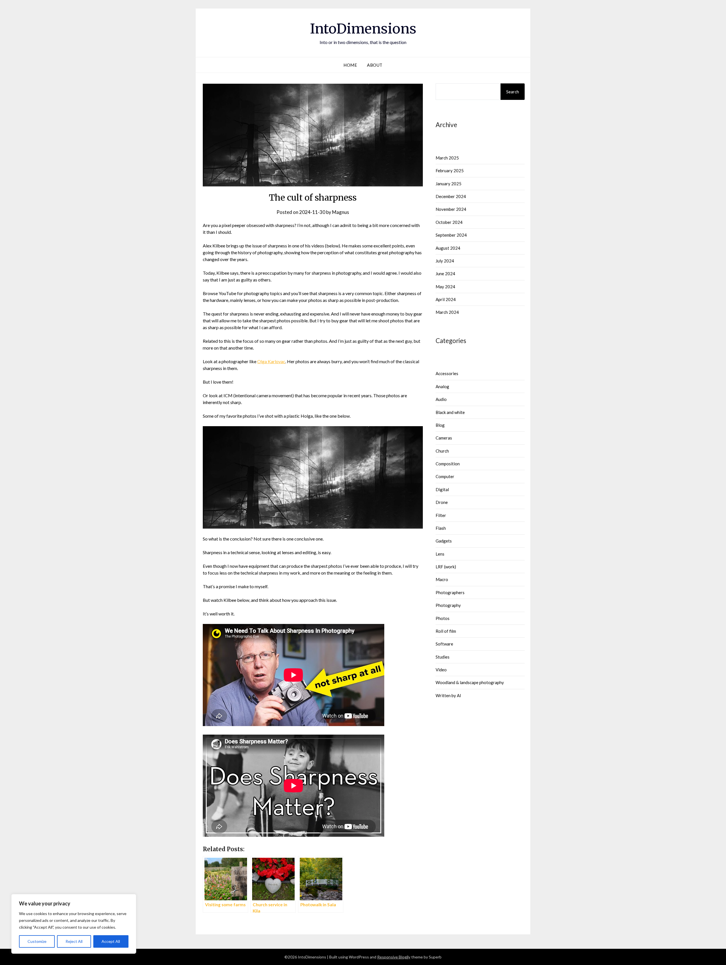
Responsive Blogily (393, 957)
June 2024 (445, 273)
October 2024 (449, 222)
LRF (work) (446, 566)
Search (512, 91)
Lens (440, 553)
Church (442, 450)
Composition (448, 463)
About (375, 65)
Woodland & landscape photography (470, 682)
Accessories (447, 373)
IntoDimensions (363, 28)
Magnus (340, 212)
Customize (37, 941)
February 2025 (450, 170)
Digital (442, 489)
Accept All (111, 941)
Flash (441, 528)
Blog (440, 425)
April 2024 (446, 299)
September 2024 (451, 234)
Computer (445, 476)
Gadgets (444, 540)
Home (350, 65)
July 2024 (445, 260)
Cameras (444, 437)
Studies (442, 656)
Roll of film (446, 631)
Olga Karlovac (271, 361)
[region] (73, 924)
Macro (442, 579)
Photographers (450, 592)
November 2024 (451, 209)
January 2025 (448, 183)
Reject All (74, 941)
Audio (441, 399)
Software (444, 643)
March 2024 (447, 312)
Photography (448, 605)
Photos (442, 618)
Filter (441, 515)
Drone (442, 502)
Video (441, 669)
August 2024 (448, 248)
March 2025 (447, 157)
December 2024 (451, 196)
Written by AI (448, 695)
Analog (442, 386)
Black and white (450, 412)
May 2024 (445, 286)
